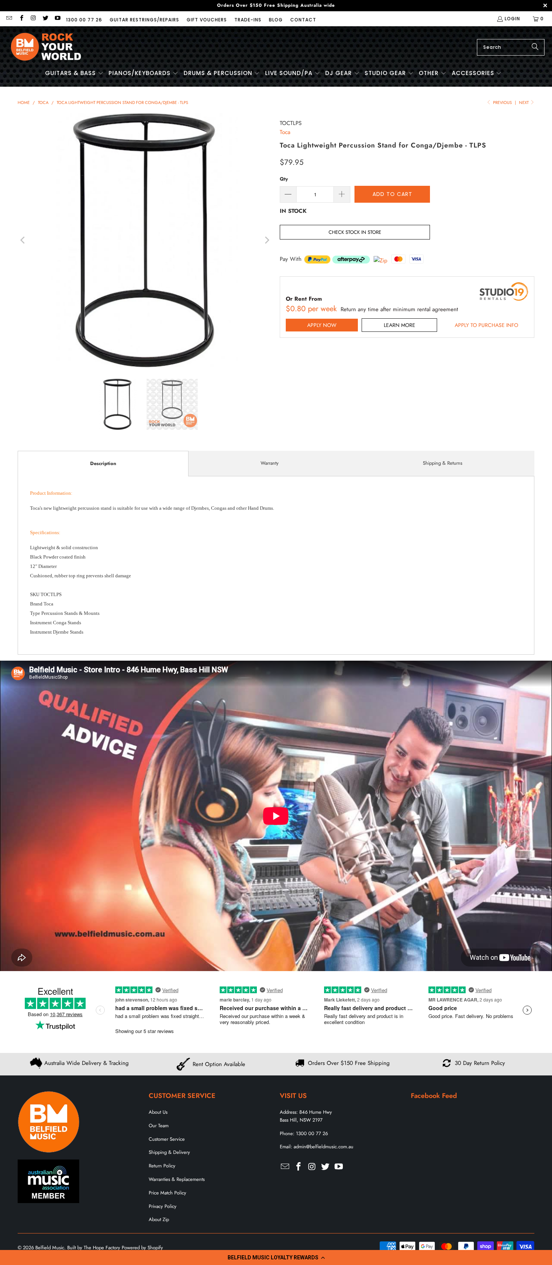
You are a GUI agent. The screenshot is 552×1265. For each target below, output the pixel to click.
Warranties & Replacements (177, 1179)
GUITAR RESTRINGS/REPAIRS (144, 20)
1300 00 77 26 (84, 20)
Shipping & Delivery (169, 1152)
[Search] (535, 47)
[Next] (267, 240)
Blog (276, 20)
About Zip (159, 1219)
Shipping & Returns (442, 463)
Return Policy (162, 1165)
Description (103, 463)
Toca (285, 132)
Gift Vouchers (207, 20)
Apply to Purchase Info (486, 325)
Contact (303, 20)
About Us (158, 1112)
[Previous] (23, 240)
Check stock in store (355, 232)
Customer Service (167, 1139)
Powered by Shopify (142, 1247)
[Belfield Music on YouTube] (57, 18)
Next (524, 102)
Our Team (159, 1125)
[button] (276, 1257)
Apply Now (321, 325)
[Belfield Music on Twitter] (45, 18)
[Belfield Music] (46, 47)
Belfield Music (49, 1247)
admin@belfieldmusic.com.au (323, 1146)
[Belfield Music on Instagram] (33, 18)
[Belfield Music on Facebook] (21, 18)
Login (512, 18)
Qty (284, 178)
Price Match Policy (167, 1192)
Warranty (270, 463)
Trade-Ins (247, 20)
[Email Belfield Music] (9, 18)
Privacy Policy (162, 1206)
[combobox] (510, 47)
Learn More (399, 325)
